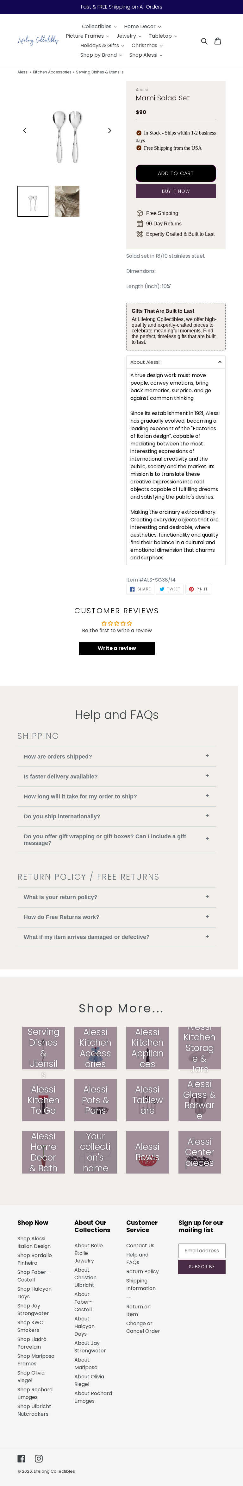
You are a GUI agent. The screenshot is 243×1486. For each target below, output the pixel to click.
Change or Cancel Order (143, 1327)
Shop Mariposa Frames (35, 1359)
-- (129, 1297)
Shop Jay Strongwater (33, 1309)
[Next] (109, 130)
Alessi (22, 72)
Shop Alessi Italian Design (34, 1242)
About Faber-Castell (83, 1302)
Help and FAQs (137, 1258)
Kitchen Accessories (52, 72)
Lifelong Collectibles (54, 1471)
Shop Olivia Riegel (31, 1376)
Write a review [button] (117, 648)
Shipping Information (141, 1284)
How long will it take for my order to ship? (116, 796)
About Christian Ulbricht (85, 1277)
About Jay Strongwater (90, 1346)
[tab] (176, 362)
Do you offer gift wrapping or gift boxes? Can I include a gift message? (116, 839)
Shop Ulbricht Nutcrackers (34, 1410)
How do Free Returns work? (116, 917)
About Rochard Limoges (93, 1397)
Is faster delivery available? (116, 776)
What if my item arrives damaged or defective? (116, 937)
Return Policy (142, 1271)
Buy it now (176, 191)
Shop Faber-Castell (33, 1276)
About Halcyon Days (84, 1326)
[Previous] (25, 130)
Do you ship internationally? (116, 816)
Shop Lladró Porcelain (32, 1343)
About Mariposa (85, 1363)
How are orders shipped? (116, 756)
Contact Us (140, 1245)
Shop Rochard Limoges (35, 1393)
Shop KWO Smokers (30, 1326)
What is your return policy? (116, 897)
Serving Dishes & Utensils (100, 72)
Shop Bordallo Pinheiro (34, 1259)
